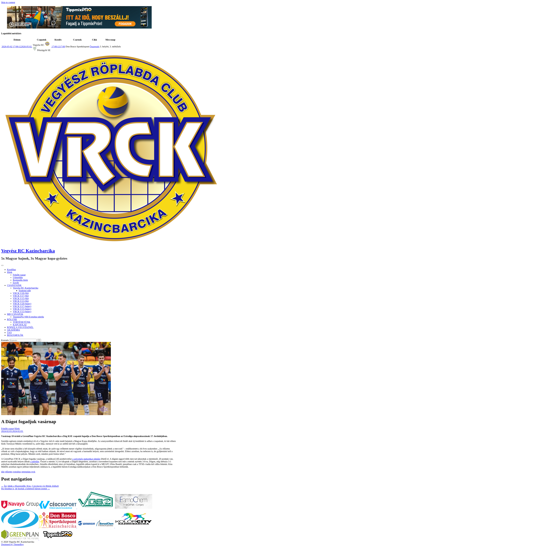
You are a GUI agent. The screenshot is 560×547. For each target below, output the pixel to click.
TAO (9, 332)
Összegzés (94, 46)
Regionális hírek (20, 280)
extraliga (17, 471)
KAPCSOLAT (20, 324)
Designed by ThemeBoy (12, 544)
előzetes (8, 471)
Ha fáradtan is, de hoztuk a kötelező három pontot (25, 488)
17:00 (58, 46)
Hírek (9, 272)
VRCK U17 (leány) (22, 306)
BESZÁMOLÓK (15, 335)
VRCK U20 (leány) (22, 303)
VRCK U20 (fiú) (21, 293)
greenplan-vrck (28, 471)
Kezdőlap (11, 269)
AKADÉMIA (13, 330)
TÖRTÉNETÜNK (21, 322)
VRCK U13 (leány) (22, 311)
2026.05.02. (17, 46)
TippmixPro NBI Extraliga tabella (28, 317)
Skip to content (8, 2)
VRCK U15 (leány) (22, 309)
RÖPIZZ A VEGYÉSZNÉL (20, 327)
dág (3, 471)
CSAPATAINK (14, 285)
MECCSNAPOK (15, 314)
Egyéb (16, 282)
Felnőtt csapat (19, 275)
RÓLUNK (12, 319)
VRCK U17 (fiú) (21, 296)
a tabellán (34, 461)
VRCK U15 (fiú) (21, 298)
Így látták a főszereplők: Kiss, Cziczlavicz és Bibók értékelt (30, 486)
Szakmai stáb (25, 290)
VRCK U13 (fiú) (21, 301)
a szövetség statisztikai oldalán (86, 459)
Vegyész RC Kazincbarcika (28, 250)
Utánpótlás (18, 277)
